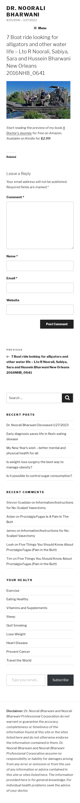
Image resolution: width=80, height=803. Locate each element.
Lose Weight (16, 634)
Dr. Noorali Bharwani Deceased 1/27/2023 (37, 425)
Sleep (10, 617)
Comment (15, 197)
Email (11, 278)
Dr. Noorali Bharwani (26, 11)
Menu (42, 28)
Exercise (12, 591)
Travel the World (18, 660)
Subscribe (60, 680)
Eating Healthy (17, 599)
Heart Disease (17, 643)
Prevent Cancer (18, 652)
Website (12, 300)
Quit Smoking (16, 625)
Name (12, 256)
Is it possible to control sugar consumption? (39, 476)
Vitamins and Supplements (26, 608)
